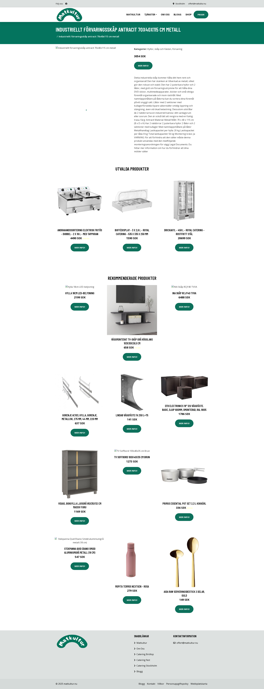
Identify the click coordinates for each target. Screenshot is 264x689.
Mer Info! (143, 65)
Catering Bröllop (145, 654)
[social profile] (66, 3)
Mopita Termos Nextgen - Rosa (132, 586)
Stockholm (180, 3)
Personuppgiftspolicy (177, 683)
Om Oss (141, 648)
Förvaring (177, 49)
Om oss (165, 14)
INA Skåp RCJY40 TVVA (184, 293)
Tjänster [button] (149, 14)
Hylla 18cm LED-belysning (79, 293)
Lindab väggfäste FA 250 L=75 (132, 415)
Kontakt (151, 683)
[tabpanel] (86, 76)
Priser (201, 14)
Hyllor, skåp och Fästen (159, 49)
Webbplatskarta (199, 683)
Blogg (177, 14)
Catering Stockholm (147, 665)
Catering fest (143, 660)
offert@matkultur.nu (197, 3)
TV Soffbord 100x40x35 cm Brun (132, 457)
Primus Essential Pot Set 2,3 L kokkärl (184, 503)
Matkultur (133, 14)
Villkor (160, 683)
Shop (188, 14)
